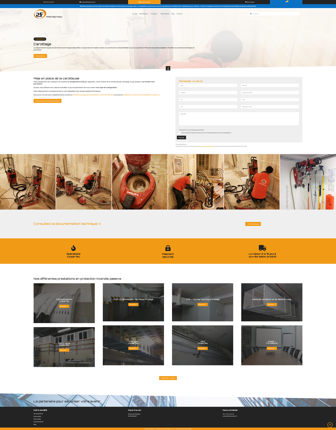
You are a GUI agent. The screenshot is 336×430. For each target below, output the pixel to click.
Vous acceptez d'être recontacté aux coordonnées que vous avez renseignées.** (206, 133)
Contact (179, 14)
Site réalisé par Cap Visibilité (183, 428)
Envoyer (181, 137)
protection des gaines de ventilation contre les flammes (92, 95)
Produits (154, 14)
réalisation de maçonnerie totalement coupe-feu (141, 95)
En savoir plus (40, 56)
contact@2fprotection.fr (88, 2)
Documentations (38, 421)
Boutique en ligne (145, 2)
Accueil (134, 14)
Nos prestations (38, 413)
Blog (173, 14)
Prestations (40, 39)
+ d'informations (253, 224)
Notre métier (165, 14)
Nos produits (37, 416)
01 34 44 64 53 (49, 2)
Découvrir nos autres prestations (47, 101)
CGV (173, 428)
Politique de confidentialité (163, 428)
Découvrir (63, 306)
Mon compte (250, 2)
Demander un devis (168, 378)
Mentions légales (149, 428)
